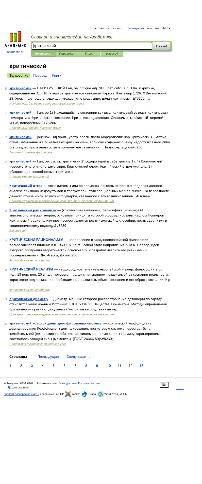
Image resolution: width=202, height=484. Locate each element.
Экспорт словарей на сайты (21, 394)
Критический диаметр (28, 299)
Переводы (66, 53)
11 (119, 366)
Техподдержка (68, 383)
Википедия (17, 231)
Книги (89, 53)
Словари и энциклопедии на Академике (72, 37)
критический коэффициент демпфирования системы (55, 323)
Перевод (40, 75)
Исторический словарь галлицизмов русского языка (46, 103)
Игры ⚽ (112, 53)
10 (109, 366)
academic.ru (15, 52)
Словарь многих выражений (29, 177)
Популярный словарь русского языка (35, 128)
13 (141, 366)
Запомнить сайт (110, 28)
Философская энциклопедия (29, 260)
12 (131, 366)
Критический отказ (25, 186)
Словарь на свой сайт (143, 28)
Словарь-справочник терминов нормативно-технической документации (61, 201)
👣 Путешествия (18, 387)
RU (165, 28)
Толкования (42, 53)
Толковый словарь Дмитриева (30, 152)
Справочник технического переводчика (37, 344)
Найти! (161, 46)
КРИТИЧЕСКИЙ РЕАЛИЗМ (31, 269)
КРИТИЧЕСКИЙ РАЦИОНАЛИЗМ (36, 240)
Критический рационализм (32, 210)
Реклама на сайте (89, 383)
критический (20, 88)
